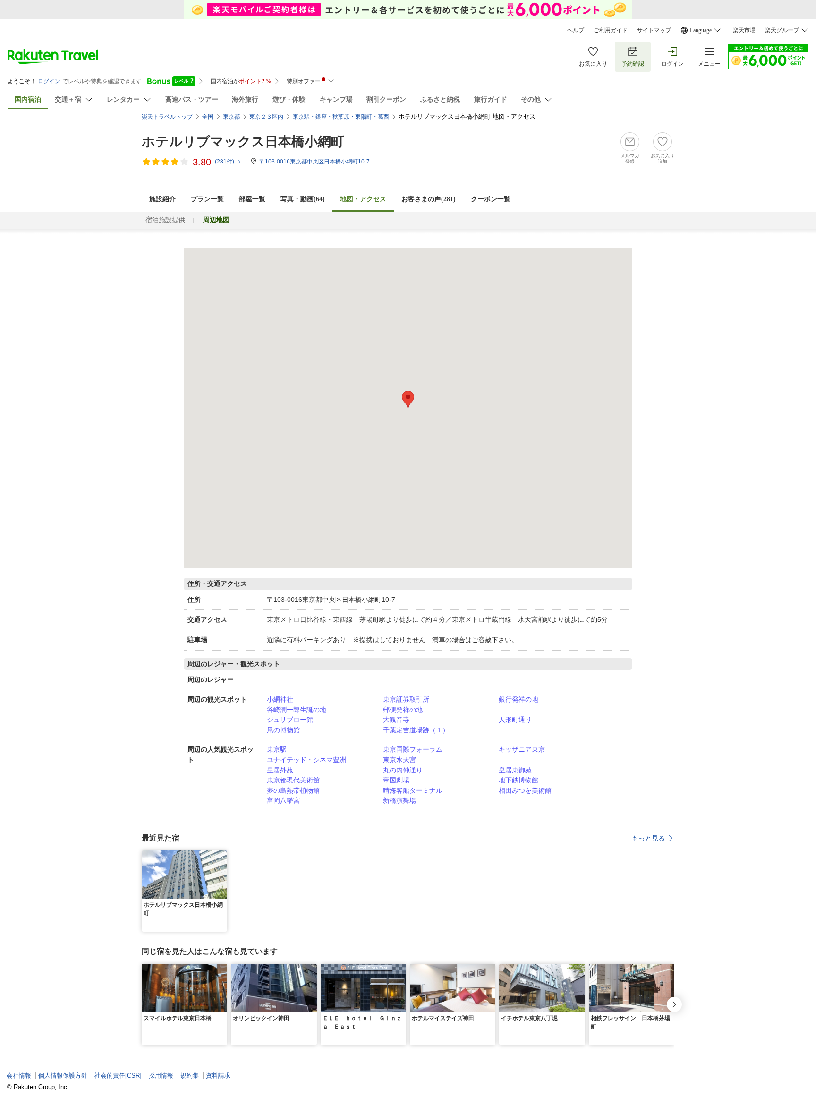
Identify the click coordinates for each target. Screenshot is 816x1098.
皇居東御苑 (515, 770)
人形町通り (515, 719)
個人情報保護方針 (62, 1075)
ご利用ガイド (611, 30)
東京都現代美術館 (293, 780)
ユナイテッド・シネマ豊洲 (306, 759)
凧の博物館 (283, 730)
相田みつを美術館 (525, 790)
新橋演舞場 (399, 800)
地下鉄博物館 (518, 780)
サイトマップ (654, 30)
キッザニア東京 (522, 749)
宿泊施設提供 (165, 219)
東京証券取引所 (406, 699)
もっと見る (648, 838)
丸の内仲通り (403, 770)
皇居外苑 (280, 770)
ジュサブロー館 (290, 719)
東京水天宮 (399, 759)
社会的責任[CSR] (118, 1075)
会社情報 (19, 1075)
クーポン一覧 (490, 199)
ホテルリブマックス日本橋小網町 (243, 141)
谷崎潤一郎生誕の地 (296, 709)
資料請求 (218, 1075)
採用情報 (161, 1075)
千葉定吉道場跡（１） (416, 730)
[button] (221, 856)
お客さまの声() (428, 199)
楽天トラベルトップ (167, 116)
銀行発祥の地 (518, 699)
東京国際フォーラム (412, 749)
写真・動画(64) (302, 199)
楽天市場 (744, 30)
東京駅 (277, 749)
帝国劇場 (396, 780)
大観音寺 (396, 719)
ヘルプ (575, 30)
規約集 (189, 1075)
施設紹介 (162, 199)
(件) (224, 161)
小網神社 (280, 699)
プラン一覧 (207, 199)
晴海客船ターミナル (412, 790)
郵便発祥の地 (403, 709)
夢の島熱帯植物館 (293, 790)
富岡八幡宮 (283, 800)
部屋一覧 (252, 199)
